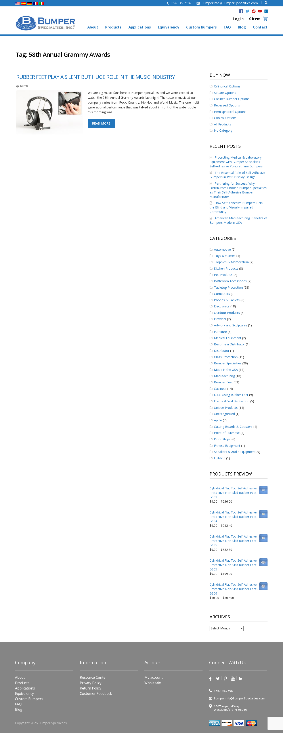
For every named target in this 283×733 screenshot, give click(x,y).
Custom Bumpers (201, 27)
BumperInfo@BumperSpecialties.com (229, 3)
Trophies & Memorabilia (231, 262)
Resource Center (93, 677)
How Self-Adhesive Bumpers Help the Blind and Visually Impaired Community (236, 207)
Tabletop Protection (228, 287)
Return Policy (90, 688)
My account (153, 677)
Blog (242, 27)
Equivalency (168, 27)
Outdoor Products (227, 313)
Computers (222, 294)
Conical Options (225, 118)
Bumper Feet (223, 382)
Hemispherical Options (230, 112)
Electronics (221, 306)
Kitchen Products (226, 268)
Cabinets (220, 388)
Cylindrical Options (227, 86)
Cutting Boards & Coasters (233, 426)
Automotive (222, 249)
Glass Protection (226, 357)
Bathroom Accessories (230, 281)
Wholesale (152, 683)
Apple (218, 420)
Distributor (221, 351)
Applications (139, 27)
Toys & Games (224, 256)
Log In (238, 18)
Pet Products (223, 275)
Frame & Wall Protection (231, 401)
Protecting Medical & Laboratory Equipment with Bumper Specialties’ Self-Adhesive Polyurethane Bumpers (236, 161)
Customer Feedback (96, 693)
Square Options (225, 93)
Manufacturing (224, 376)
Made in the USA (226, 369)
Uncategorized (224, 414)
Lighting (219, 458)
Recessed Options (227, 105)
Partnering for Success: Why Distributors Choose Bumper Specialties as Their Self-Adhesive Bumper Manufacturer (238, 190)
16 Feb (24, 86)
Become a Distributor (229, 344)
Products (113, 27)
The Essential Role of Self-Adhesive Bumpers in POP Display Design (237, 174)
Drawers (220, 319)
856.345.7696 (181, 3)
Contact (260, 27)
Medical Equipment (227, 338)
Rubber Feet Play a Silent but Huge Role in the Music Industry (95, 76)
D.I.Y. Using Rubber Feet (231, 395)
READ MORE (101, 123)
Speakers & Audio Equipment (235, 452)
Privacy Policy (90, 683)
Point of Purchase (227, 433)
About (92, 27)
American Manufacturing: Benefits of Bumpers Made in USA (238, 220)
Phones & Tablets (227, 300)
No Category (223, 130)
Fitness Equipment (227, 445)
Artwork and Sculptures (230, 325)
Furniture (220, 332)
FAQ (227, 27)
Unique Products (226, 407)
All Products (222, 124)
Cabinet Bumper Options (231, 99)
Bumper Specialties (227, 363)
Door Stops (222, 439)
